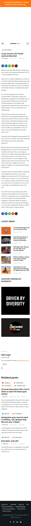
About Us (21, 504)
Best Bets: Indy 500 (9, 441)
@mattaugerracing (23, 360)
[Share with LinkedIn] (6, 65)
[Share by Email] (16, 65)
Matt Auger (5, 58)
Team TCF (5, 396)
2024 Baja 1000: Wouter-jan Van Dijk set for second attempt (21, 248)
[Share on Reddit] (12, 65)
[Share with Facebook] (2, 65)
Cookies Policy (6, 511)
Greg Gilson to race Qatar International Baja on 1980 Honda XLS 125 (21, 268)
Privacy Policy (21, 509)
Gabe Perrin (5, 424)
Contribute (13, 504)
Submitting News (20, 506)
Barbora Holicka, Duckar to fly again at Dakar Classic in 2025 (21, 258)
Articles (5, 364)
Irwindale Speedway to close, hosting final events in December (20, 238)
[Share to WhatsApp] (9, 65)
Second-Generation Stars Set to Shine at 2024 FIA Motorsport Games (15, 391)
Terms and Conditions (8, 509)
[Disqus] (15, 477)
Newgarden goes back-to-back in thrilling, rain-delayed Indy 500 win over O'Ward (14, 419)
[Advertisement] (15, 23)
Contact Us (4, 504)
